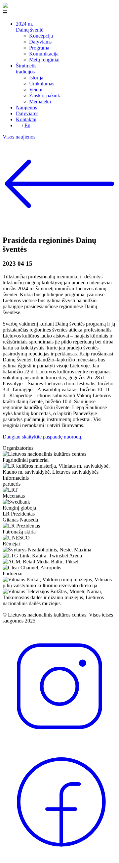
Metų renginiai (44, 59)
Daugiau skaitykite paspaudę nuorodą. (42, 436)
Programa (39, 47)
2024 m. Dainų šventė (29, 27)
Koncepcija (41, 36)
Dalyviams (40, 42)
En (27, 125)
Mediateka (40, 101)
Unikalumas (41, 83)
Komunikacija (44, 53)
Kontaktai (26, 119)
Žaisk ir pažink (44, 95)
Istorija (36, 77)
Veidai (35, 89)
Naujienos (26, 107)
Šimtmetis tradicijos (26, 68)
